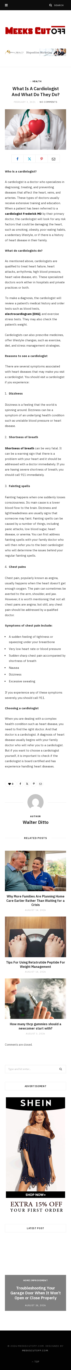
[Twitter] (29, 159)
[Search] (50, 5)
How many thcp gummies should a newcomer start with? (35, 1026)
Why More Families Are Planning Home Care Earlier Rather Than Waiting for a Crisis (35, 900)
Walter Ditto (36, 822)
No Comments (48, 102)
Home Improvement (35, 1280)
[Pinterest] (42, 159)
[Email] (54, 159)
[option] (35, 1275)
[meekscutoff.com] (35, 30)
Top (36, 1361)
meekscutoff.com (35, 1350)
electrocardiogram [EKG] (22, 314)
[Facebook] (17, 159)
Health (37, 81)
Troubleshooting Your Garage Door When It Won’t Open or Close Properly (35, 1292)
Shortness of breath (19, 448)
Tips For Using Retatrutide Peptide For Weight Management (35, 964)
